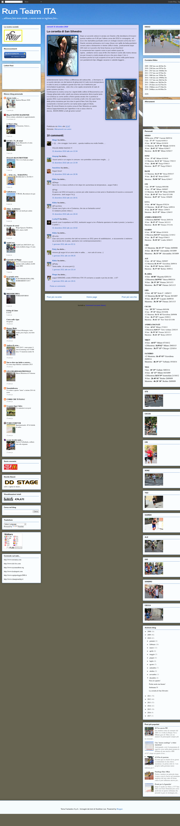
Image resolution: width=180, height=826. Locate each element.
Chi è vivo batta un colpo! (24, 160)
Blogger (120, 809)
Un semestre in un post (23, 408)
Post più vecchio (129, 297)
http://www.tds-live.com (12, 563)
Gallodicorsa (11, 191)
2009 (149, 635)
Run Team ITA (29, 10)
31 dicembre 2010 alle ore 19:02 (65, 228)
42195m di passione (162, 757)
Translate (21, 526)
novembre (153, 674)
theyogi (55, 156)
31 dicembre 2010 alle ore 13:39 (65, 163)
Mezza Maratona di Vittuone (25, 373)
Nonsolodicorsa (12, 388)
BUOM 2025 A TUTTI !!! (24, 177)
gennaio (152, 641)
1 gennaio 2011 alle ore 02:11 (63, 244)
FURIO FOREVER (13, 423)
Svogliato (9, 321)
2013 (149, 702)
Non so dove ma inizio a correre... (18, 362)
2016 (149, 712)
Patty (54, 249)
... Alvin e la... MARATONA (17, 174)
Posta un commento (57, 286)
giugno (152, 658)
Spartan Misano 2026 (23, 100)
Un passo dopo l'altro (14, 406)
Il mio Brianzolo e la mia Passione (24, 144)
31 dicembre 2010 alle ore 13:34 (65, 151)
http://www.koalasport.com (13, 571)
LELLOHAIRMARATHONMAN (18, 371)
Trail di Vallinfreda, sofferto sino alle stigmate (25, 443)
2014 (149, 706)
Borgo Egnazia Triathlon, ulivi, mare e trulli (24, 229)
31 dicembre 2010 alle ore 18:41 (65, 198)
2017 (149, 716)
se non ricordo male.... (14, 440)
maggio (152, 654)
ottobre (152, 671)
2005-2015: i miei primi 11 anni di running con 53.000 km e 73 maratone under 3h (25, 349)
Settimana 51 (153, 687)
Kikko (54, 179)
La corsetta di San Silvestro (158, 691)
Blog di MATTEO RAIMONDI (17, 115)
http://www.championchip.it (13, 579)
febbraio (153, 644)
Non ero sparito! (154, 680)
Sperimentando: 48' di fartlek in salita (25, 426)
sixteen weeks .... (12, 98)
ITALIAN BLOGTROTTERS (17, 157)
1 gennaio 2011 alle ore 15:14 (63, 270)
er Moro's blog (11, 124)
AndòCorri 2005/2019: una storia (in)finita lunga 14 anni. (26, 246)
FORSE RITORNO (22, 296)
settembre (153, 668)
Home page (92, 297)
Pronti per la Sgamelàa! (163, 784)
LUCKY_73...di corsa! (14, 140)
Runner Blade (11, 328)
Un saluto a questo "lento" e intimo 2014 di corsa (20, 391)
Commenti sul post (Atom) (96, 305)
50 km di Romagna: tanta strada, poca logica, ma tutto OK (25, 332)
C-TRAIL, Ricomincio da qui (25, 194)
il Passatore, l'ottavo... (23, 126)
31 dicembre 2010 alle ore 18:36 (65, 174)
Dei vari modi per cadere (24, 211)
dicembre (153, 678)
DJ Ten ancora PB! (161, 728)
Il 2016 (8, 312)
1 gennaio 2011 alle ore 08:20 (63, 256)
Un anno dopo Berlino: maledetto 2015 (19, 364)
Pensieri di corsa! (12, 225)
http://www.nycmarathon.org (14, 567)
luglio (152, 661)
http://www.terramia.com (12, 559)
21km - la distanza (13, 208)
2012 (149, 699)
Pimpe (54, 275)
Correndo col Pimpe (13, 259)
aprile (152, 651)
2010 (149, 638)
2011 (149, 696)
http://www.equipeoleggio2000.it (15, 575)
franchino (56, 168)
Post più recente (54, 297)
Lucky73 (55, 219)
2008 (149, 631)
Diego (54, 140)
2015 (149, 709)
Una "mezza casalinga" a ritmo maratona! (165, 743)
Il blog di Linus (12, 310)
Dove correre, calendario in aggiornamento (20, 117)
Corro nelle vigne (12, 319)
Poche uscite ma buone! (157, 684)
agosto (152, 664)
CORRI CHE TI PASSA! (15, 399)
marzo (152, 648)
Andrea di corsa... (13, 345)
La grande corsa (12, 276)
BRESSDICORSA (13, 293)
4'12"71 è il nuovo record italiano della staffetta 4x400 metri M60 (25, 264)
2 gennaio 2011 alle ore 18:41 (63, 281)
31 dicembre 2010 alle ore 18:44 (65, 214)
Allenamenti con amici (62, 129)
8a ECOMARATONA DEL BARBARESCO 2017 (25, 279)
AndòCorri (10, 242)
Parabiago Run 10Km (162, 772)
